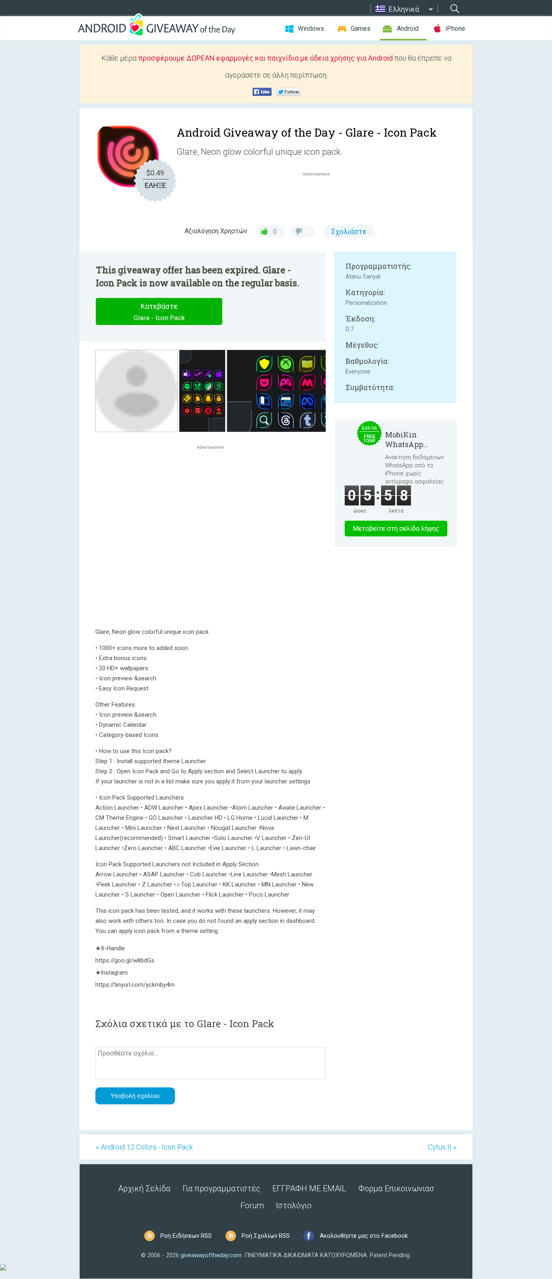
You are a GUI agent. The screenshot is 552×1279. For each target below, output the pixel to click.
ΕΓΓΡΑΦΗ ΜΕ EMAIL (309, 1188)
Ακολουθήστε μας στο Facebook (364, 1235)
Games (361, 28)
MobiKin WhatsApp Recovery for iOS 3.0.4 (415, 439)
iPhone (455, 28)
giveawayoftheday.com (211, 1255)
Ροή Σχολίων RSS (266, 1235)
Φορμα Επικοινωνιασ (396, 1188)
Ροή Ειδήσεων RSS (186, 1235)
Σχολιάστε (349, 231)
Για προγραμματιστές (221, 1188)
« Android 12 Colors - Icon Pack (144, 1147)
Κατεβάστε (159, 312)
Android (408, 28)
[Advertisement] (320, 197)
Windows (311, 28)
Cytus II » (442, 1147)
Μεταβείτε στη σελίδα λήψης (396, 528)
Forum (252, 1205)
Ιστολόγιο (294, 1205)
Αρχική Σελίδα (144, 1188)
